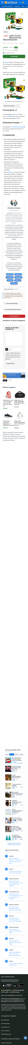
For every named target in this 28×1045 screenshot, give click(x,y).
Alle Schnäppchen (5, 1020)
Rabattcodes (4, 1001)
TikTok (9, 280)
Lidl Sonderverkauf (5, 1023)
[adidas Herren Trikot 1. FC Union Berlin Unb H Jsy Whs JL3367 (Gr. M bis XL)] (8, 392)
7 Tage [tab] (21, 754)
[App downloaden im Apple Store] (6, 985)
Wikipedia (9, 274)
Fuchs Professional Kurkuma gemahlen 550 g (16, 964)
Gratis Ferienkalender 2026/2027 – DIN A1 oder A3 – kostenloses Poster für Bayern (15, 861)
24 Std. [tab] (11, 754)
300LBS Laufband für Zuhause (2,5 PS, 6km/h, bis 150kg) (15, 931)
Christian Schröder (14, 208)
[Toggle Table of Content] (17, 106)
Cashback (15, 1001)
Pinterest (13, 283)
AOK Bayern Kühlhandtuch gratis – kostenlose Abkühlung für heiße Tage (15, 954)
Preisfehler (17, 6)
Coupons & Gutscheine (6, 1042)
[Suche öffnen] (20, 2)
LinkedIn (17, 280)
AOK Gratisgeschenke (6, 1034)
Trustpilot (5, 992)
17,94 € (7, 116)
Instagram (18, 277)
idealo (16, 114)
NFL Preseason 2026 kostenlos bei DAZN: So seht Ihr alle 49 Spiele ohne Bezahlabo (16, 883)
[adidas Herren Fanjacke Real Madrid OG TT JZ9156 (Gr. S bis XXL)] (19, 413)
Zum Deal (13, 56)
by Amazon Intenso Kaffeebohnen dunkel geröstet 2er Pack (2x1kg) (15, 908)
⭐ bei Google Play (18, 990)
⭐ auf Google (14, 992)
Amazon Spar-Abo (5, 1027)
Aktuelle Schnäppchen (7, 6)
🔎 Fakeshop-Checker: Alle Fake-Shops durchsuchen (15, 872)
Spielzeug (6, 31)
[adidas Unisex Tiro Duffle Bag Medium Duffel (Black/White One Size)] (19, 392)
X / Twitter (9, 277)
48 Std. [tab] (16, 754)
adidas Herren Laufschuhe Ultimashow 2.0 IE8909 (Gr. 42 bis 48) (8, 423)
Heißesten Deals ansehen (14, 843)
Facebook (17, 274)
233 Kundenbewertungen (16, 127)
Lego (10, 379)
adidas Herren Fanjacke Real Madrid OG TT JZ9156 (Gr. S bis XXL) (19, 423)
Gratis (23, 6)
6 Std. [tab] (7, 754)
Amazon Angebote (5, 1030)
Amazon (16, 50)
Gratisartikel (17, 1000)
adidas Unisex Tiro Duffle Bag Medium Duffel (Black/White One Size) (19, 402)
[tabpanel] (14, 799)
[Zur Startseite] (11, 2)
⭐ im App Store (6, 990)
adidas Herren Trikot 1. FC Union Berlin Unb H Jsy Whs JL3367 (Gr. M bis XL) (8, 403)
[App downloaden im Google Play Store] (19, 985)
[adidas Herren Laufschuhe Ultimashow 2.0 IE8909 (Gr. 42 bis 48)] (8, 413)
